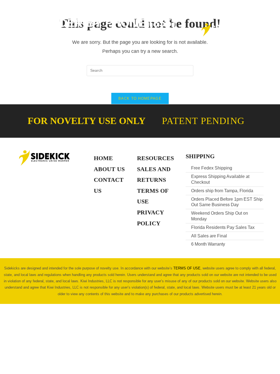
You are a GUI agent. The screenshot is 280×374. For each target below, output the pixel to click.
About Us (109, 169)
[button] (32, 30)
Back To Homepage (140, 98)
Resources (155, 158)
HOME (103, 158)
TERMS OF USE (186, 268)
